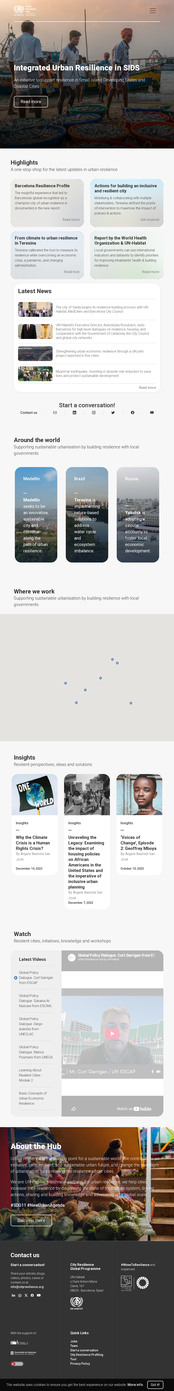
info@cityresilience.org (27, 1287)
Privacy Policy (80, 1363)
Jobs (73, 1341)
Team (74, 1346)
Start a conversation (84, 1350)
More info (135, 1385)
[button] (117, 663)
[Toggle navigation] (153, 11)
